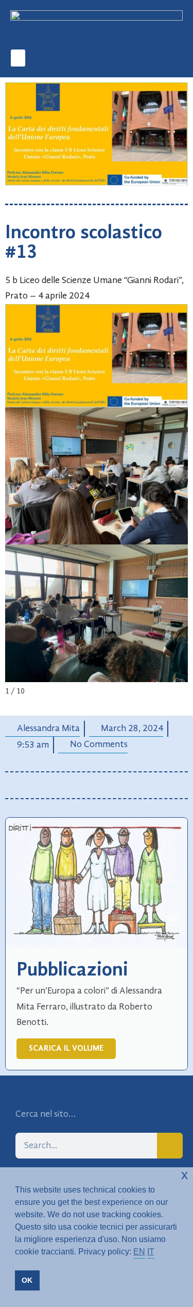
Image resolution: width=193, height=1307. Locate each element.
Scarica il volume (66, 1049)
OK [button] (27, 1280)
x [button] (184, 1175)
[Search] (170, 1146)
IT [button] (150, 1251)
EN (139, 1251)
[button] (18, 58)
